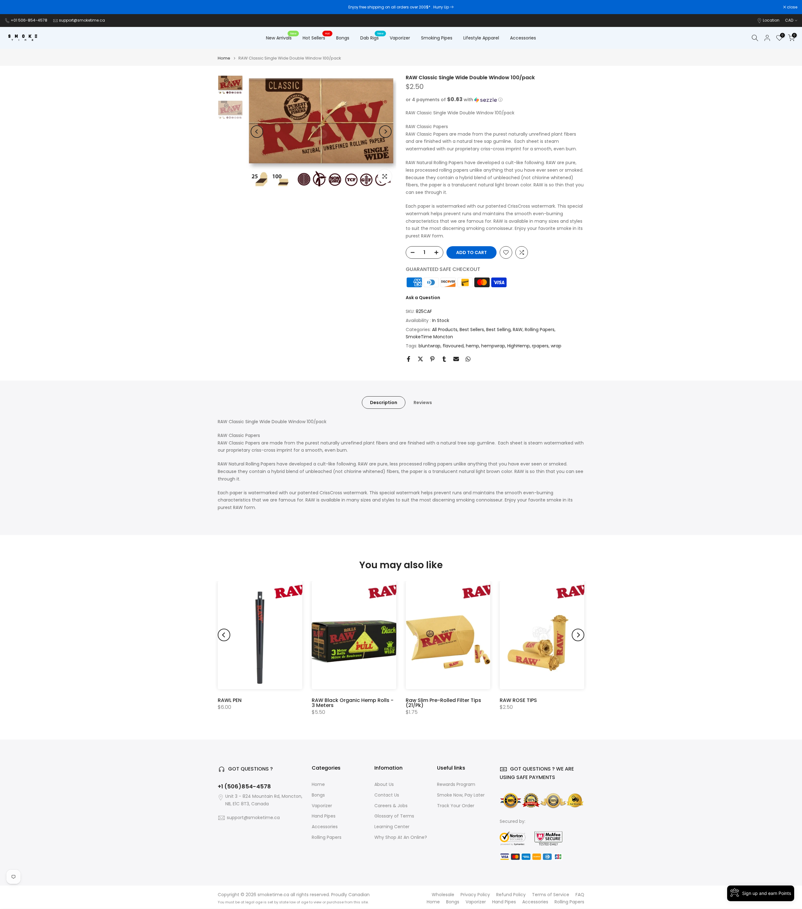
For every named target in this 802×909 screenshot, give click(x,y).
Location (771, 20)
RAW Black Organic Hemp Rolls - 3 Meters (352, 703)
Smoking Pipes (436, 38)
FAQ (579, 895)
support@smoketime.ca (82, 20)
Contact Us (386, 795)
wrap (556, 346)
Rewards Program (456, 784)
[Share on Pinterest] (432, 359)
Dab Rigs (371, 37)
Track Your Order (455, 806)
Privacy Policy (475, 895)
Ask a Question (423, 297)
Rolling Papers (540, 329)
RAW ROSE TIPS (518, 700)
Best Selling (498, 329)
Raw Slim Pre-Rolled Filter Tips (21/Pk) (443, 703)
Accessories (523, 38)
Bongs (342, 38)
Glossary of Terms (394, 816)
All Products (444, 329)
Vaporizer (400, 38)
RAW (518, 329)
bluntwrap (429, 346)
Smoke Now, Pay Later (461, 795)
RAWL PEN (230, 700)
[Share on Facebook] (408, 359)
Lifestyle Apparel (481, 38)
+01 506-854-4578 (29, 20)
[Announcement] (401, 7)
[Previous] (257, 131)
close (13, 7)
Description (383, 402)
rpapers (540, 346)
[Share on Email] (456, 359)
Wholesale (443, 895)
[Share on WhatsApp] (468, 359)
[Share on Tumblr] (444, 359)
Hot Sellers (316, 37)
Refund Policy (511, 895)
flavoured (453, 346)
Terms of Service (550, 895)
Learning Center (391, 827)
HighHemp (518, 346)
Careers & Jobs (391, 806)
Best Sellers (472, 329)
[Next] (385, 131)
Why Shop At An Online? (400, 837)
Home (224, 58)
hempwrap (493, 346)
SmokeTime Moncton (429, 337)
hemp (472, 346)
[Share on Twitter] (420, 359)
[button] (495, 99)
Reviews (423, 402)
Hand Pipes (324, 816)
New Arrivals (281, 37)
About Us (384, 784)
